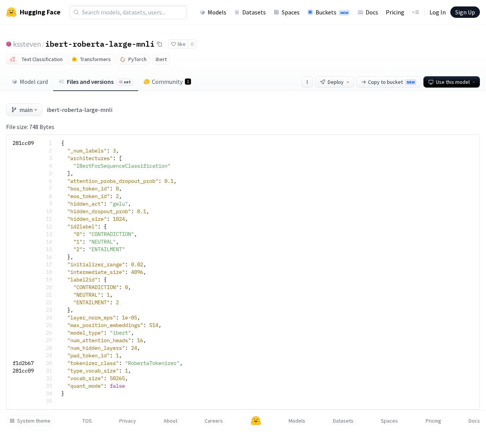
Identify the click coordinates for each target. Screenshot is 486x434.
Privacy (127, 420)
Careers (214, 420)
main (26, 109)
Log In (437, 12)
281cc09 (23, 143)
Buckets (332, 12)
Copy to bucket (391, 82)
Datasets (254, 12)
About (170, 420)
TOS (87, 420)
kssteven (27, 44)
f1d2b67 (23, 363)
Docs (372, 12)
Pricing (395, 12)
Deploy (336, 82)
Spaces (291, 12)
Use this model (453, 82)
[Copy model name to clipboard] (159, 44)
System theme (33, 420)
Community (170, 81)
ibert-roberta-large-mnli (100, 44)
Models (217, 12)
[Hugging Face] (256, 420)
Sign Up (465, 12)
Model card (34, 81)
